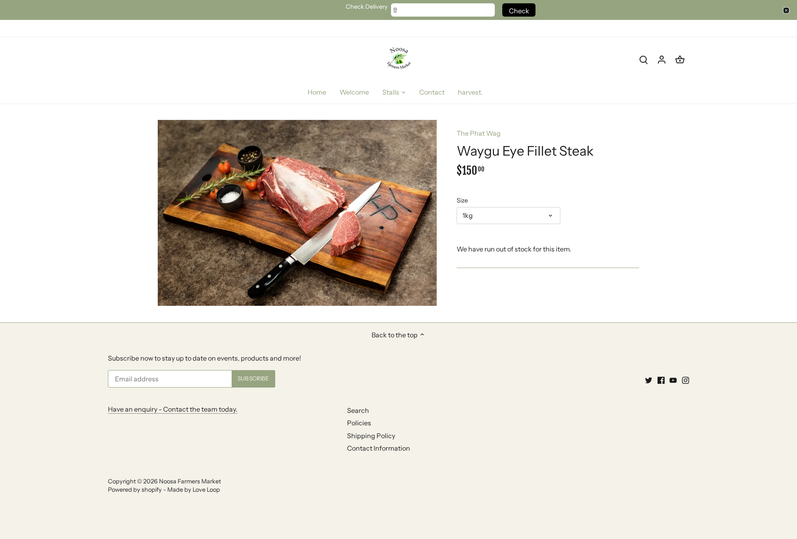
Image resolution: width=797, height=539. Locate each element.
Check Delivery (367, 6)
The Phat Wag (479, 133)
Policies (359, 423)
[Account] (662, 59)
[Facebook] (661, 379)
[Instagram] (685, 379)
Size (462, 200)
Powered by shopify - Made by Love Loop (164, 489)
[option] (297, 213)
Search (358, 410)
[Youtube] (673, 379)
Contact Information (378, 448)
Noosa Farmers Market (190, 481)
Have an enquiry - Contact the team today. (172, 409)
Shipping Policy (371, 436)
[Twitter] (648, 379)
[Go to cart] (680, 59)
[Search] (643, 59)
